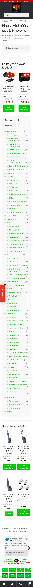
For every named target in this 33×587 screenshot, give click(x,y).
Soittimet (9, 223)
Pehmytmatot (13, 401)
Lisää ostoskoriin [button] (9, 108)
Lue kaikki (5, 529)
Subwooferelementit (13, 255)
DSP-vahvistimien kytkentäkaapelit (15, 145)
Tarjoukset (10, 299)
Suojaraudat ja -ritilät (16, 278)
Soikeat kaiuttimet (15, 212)
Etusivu (6, 21)
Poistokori (12, 307)
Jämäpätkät (13, 303)
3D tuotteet (12, 317)
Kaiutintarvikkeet (14, 335)
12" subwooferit (14, 262)
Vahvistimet (10, 367)
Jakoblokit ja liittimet (15, 324)
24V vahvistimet (14, 374)
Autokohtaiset (11, 131)
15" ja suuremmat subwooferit (18, 265)
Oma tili (12, 584)
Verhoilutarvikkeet (15, 360)
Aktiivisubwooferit (15, 292)
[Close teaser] (5, 284)
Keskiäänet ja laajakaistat (17, 201)
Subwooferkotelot (12, 282)
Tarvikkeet (10, 314)
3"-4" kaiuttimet (14, 180)
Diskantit (12, 198)
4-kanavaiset (13, 378)
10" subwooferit (14, 258)
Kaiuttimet (10, 177)
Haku (20, 584)
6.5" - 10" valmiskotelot (16, 289)
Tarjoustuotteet (14, 310)
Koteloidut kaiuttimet (15, 205)
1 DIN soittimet (14, 226)
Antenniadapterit (14, 135)
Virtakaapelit (13, 363)
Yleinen (9, 412)
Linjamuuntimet (14, 338)
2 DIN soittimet (14, 230)
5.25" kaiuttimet (14, 184)
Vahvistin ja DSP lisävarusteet (14, 393)
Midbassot (12, 209)
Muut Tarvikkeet (14, 342)
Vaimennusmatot (14, 404)
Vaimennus (10, 397)
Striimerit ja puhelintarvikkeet (18, 251)
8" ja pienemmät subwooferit (14, 270)
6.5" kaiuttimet (13, 187)
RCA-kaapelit (13, 349)
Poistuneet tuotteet (13, 219)
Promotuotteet (13, 346)
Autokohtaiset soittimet (16, 233)
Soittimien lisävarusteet (16, 244)
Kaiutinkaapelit (14, 331)
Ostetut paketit (11, 216)
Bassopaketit (11, 173)
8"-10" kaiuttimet (14, 191)
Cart (27, 582)
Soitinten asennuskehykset (15, 161)
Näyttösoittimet (14, 237)
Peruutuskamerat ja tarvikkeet (18, 240)
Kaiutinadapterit (14, 150)
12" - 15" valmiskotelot (16, 285)
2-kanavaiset (13, 370)
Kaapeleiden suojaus (16, 328)
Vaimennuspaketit (15, 408)
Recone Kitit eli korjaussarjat (18, 275)
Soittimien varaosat (15, 248)
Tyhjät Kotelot (13, 296)
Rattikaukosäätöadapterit (17, 157)
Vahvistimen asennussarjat (18, 356)
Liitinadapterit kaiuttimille (17, 153)
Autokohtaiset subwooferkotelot (14, 139)
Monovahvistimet (14, 388)
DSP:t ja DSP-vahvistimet (17, 381)
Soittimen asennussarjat (17, 169)
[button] (2, 293)
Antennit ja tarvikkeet (16, 321)
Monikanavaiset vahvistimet (18, 385)
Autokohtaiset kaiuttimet (17, 194)
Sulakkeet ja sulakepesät (17, 353)
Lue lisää (9, 513)
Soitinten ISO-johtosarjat (17, 166)
